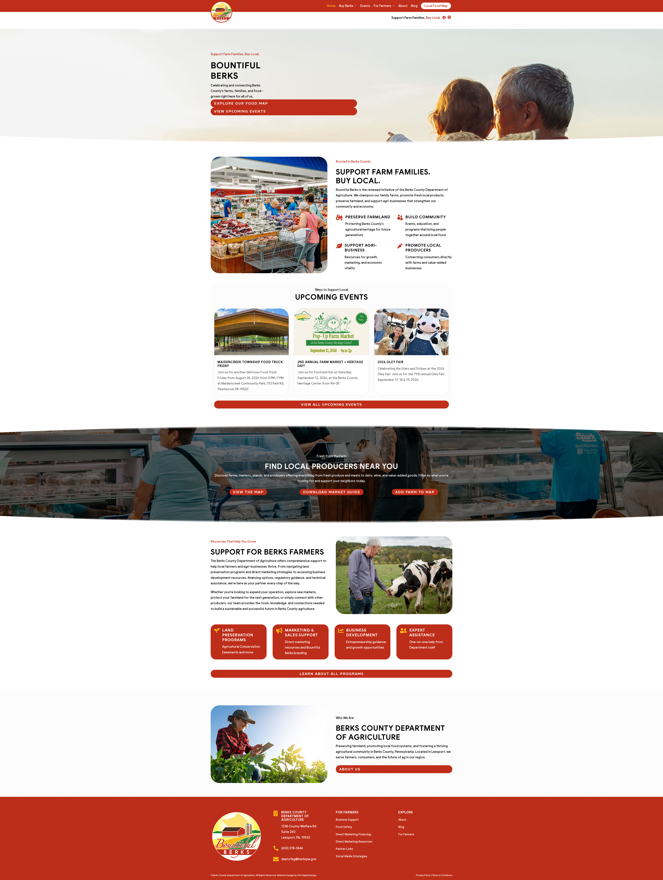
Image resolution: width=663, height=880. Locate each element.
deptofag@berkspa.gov (298, 859)
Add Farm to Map (415, 492)
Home (331, 6)
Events (365, 6)
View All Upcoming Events (331, 404)
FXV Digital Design (306, 875)
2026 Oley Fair (390, 362)
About (402, 6)
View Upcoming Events (240, 111)
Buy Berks (346, 6)
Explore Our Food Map (241, 103)
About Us (350, 769)
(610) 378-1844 (292, 848)
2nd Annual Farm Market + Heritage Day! (330, 364)
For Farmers (382, 6)
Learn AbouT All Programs (332, 674)
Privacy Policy (423, 875)
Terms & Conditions (442, 875)
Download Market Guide (331, 492)
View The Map (248, 492)
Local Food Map (436, 6)
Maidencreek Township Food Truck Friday (250, 364)
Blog (414, 6)
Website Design (285, 875)
